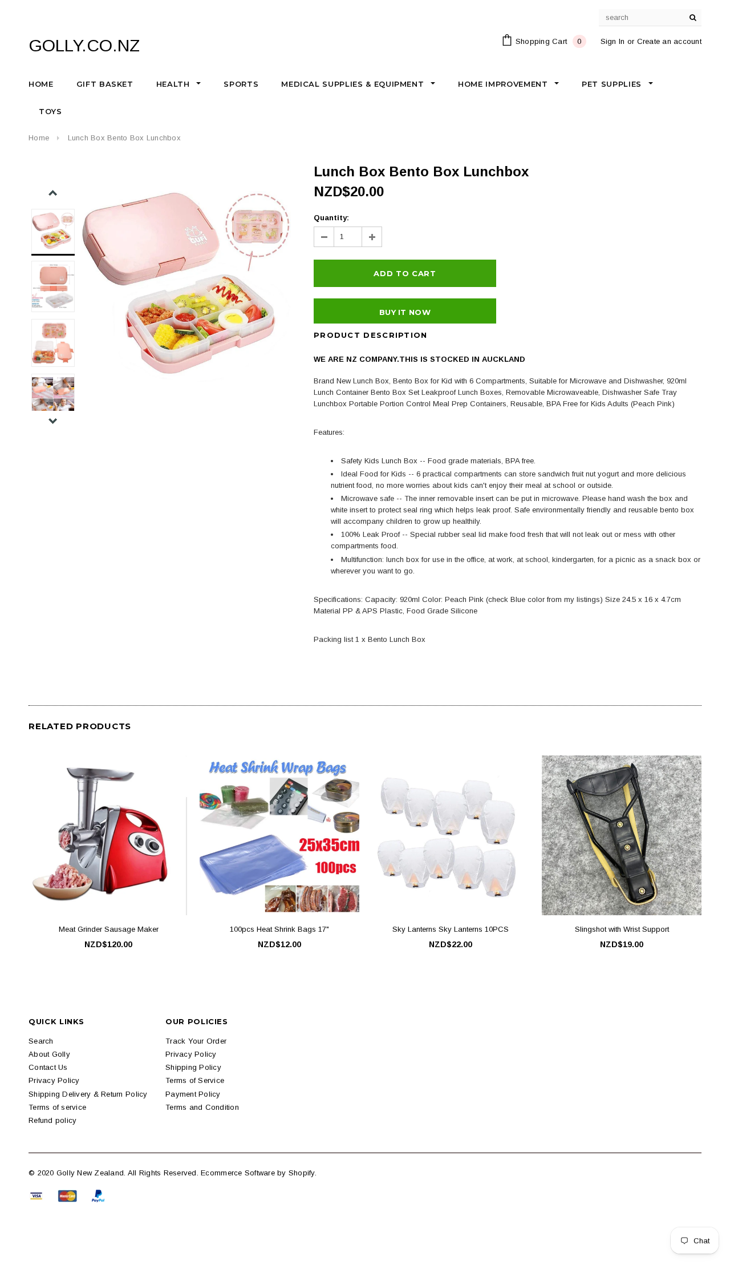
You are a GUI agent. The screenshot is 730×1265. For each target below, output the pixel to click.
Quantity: (331, 217)
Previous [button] (53, 193)
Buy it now (405, 312)
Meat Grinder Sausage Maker (109, 929)
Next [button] (53, 421)
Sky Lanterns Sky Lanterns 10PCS (450, 929)
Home (39, 138)
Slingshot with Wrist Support (622, 929)
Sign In (613, 41)
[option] (186, 286)
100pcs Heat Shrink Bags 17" (279, 929)
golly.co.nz (84, 45)
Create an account (669, 41)
